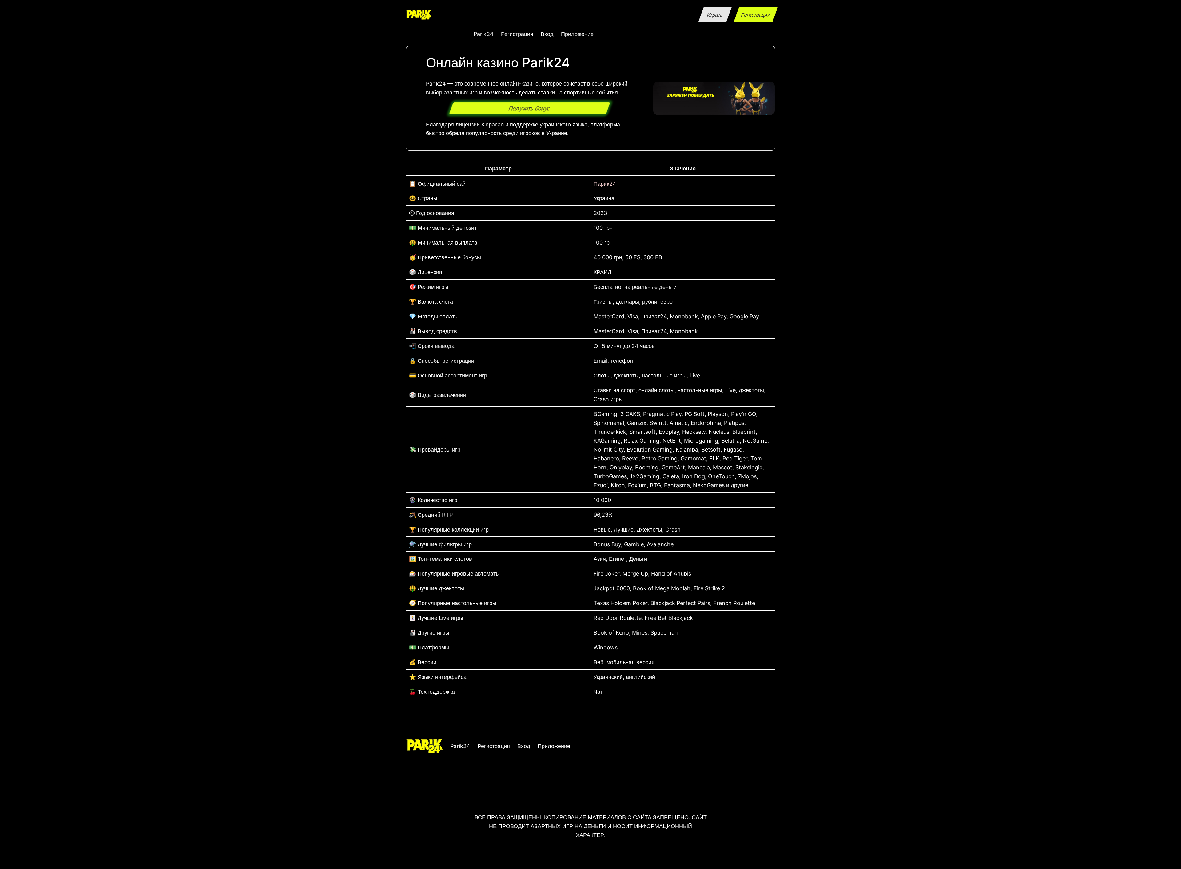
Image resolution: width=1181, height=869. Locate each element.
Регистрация (755, 15)
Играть (715, 15)
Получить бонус (529, 108)
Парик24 (605, 183)
